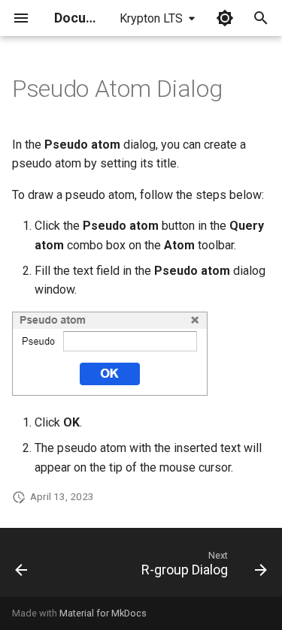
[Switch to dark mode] (225, 18)
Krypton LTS (151, 18)
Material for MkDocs (103, 613)
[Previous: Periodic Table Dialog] (21, 567)
